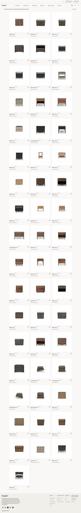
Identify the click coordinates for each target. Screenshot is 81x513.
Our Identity (52, 498)
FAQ (66, 499)
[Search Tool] (78, 5)
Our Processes (53, 501)
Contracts (76, 1)
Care (51, 505)
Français (73, 501)
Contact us (59, 499)
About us (42, 5)
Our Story (52, 499)
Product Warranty (60, 501)
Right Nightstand (14, 407)
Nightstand (12, 34)
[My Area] (72, 5)
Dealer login (67, 501)
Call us (73, 499)
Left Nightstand (35, 380)
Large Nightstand (36, 140)
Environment (52, 503)
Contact (59, 5)
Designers (34, 5)
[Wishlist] (75, 5)
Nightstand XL (35, 87)
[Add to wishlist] (28, 34)
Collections (26, 5)
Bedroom (11, 9)
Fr (63, 1)
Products (17, 5)
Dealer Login (68, 1)
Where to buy (51, 5)
